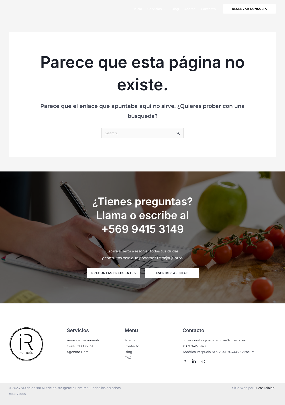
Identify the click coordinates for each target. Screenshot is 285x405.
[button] (249, 9)
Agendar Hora (77, 352)
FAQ (128, 358)
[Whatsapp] (203, 361)
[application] (164, 9)
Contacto (132, 346)
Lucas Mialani (264, 388)
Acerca (130, 340)
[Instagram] (185, 361)
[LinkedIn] (194, 361)
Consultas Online (80, 346)
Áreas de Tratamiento (83, 340)
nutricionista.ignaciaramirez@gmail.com (214, 340)
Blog (128, 352)
